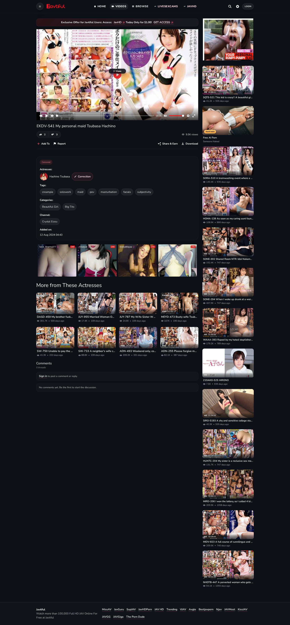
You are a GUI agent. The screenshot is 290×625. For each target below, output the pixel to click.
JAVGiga (118, 617)
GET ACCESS (162, 22)
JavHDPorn (145, 609)
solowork (65, 192)
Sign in (43, 376)
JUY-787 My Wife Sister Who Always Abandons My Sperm (138, 317)
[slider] (105, 115)
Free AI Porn (210, 137)
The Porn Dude (135, 617)
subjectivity (144, 192)
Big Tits (69, 207)
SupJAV (131, 609)
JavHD (118, 22)
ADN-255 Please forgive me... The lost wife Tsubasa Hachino (179, 351)
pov (92, 192)
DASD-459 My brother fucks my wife (55, 317)
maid (80, 192)
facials (127, 192)
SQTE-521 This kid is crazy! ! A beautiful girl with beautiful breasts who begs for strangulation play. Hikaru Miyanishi (228, 97)
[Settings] (237, 6)
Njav (219, 609)
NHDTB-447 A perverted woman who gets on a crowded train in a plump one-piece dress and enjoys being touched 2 (228, 582)
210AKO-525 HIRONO (216, 380)
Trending (171, 609)
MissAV (106, 609)
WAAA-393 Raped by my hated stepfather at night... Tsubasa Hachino (228, 339)
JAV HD (159, 609)
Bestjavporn (206, 609)
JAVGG (106, 617)
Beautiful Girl (50, 207)
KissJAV (242, 609)
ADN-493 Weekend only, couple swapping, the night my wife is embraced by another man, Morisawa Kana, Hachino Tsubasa (138, 351)
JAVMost (229, 609)
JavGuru (119, 609)
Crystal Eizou (49, 221)
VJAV (183, 609)
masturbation (109, 192)
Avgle (192, 609)
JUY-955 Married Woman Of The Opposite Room (96, 317)
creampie (47, 192)
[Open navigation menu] (40, 6)
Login (248, 6)
